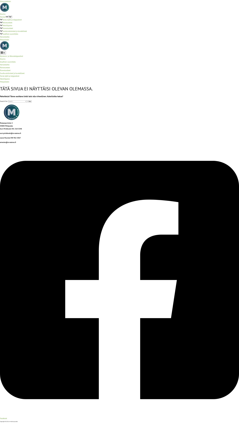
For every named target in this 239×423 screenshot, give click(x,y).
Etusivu (2, 14)
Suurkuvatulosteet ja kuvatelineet (14, 31)
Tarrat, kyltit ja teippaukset (12, 20)
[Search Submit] (26, 101)
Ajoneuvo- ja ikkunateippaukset (11, 56)
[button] (7, 17)
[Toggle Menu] (10, 17)
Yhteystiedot (4, 40)
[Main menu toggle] (3, 52)
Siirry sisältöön (5, 1)
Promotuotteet (7, 28)
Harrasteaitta (4, 37)
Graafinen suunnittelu (10, 34)
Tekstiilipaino (7, 25)
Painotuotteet (7, 23)
